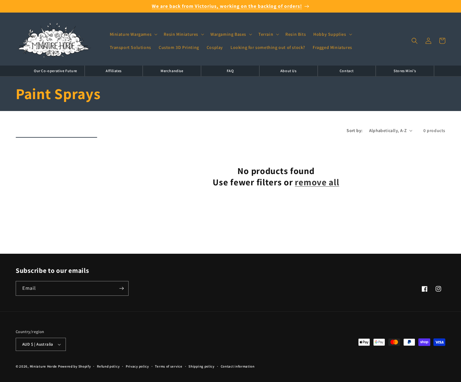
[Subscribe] (121, 288)
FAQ (230, 70)
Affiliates (114, 70)
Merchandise (172, 70)
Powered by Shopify (74, 366)
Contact (347, 70)
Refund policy (108, 366)
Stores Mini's (405, 70)
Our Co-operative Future (55, 70)
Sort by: (355, 130)
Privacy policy (137, 366)
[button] (133, 34)
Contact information (238, 366)
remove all (317, 182)
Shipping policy (201, 366)
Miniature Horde (43, 366)
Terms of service (168, 366)
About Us (288, 70)
